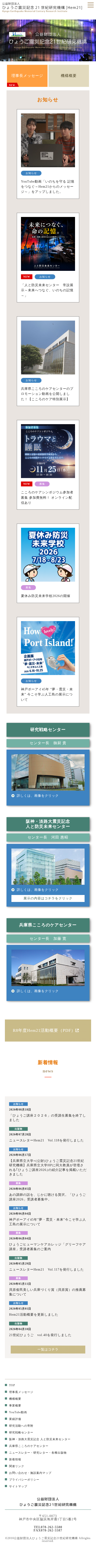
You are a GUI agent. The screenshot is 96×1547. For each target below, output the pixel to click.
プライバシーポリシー (24, 1479)
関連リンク (16, 1466)
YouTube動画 (18, 1412)
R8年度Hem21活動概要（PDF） (44, 1030)
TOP (12, 1385)
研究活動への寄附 (21, 1425)
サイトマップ (18, 1486)
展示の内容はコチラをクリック (48, 898)
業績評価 (15, 1419)
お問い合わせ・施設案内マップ (30, 1473)
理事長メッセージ (26, 80)
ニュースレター (19, 1452)
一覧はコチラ (48, 1349)
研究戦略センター (21, 1432)
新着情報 (15, 1459)
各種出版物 (59, 1452)
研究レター (40, 1452)
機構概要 (69, 76)
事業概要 (15, 1405)
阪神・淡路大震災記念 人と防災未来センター (40, 1439)
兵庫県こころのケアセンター (28, 1446)
